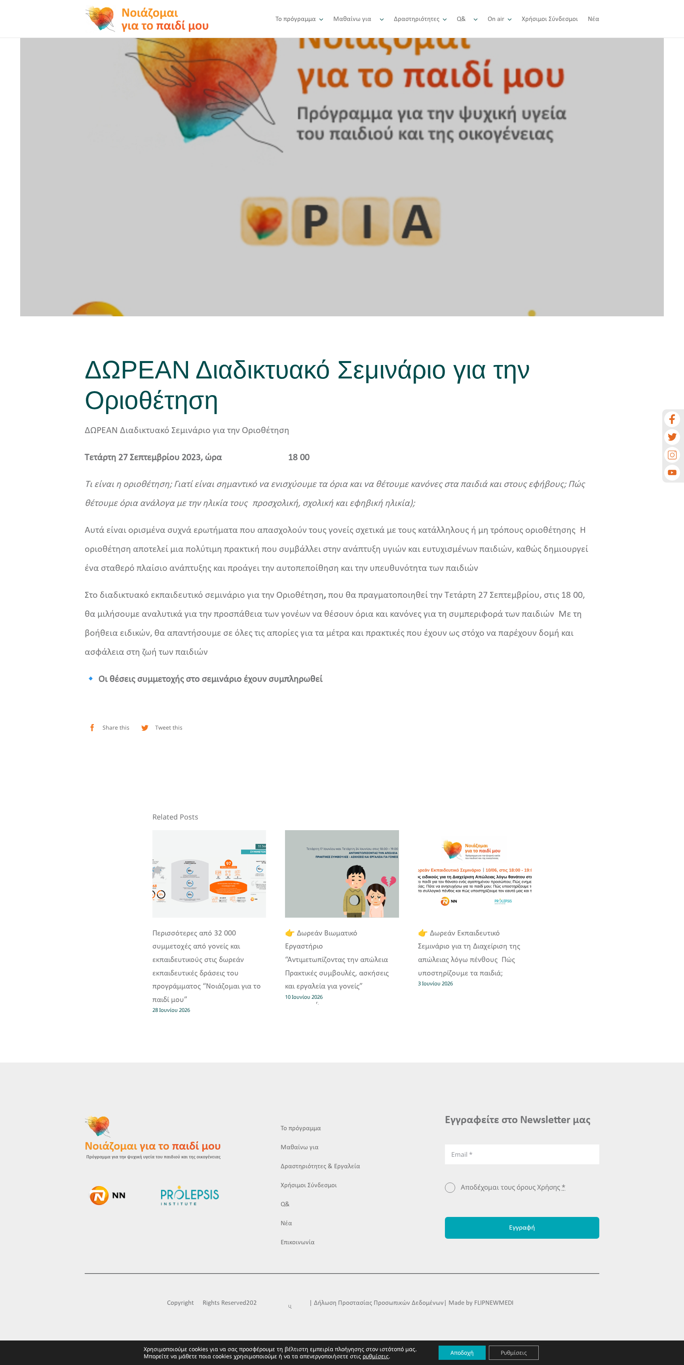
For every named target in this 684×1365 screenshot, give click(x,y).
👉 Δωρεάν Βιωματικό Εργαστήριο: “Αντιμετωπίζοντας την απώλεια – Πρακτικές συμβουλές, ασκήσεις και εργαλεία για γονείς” (339, 960)
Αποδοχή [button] (462, 1352)
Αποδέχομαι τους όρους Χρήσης (513, 1187)
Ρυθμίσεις (514, 1352)
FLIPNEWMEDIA (495, 1303)
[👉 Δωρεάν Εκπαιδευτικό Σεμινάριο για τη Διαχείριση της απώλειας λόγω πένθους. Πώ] (475, 873)
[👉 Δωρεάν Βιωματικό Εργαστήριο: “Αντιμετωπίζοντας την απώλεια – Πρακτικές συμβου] (342, 873)
